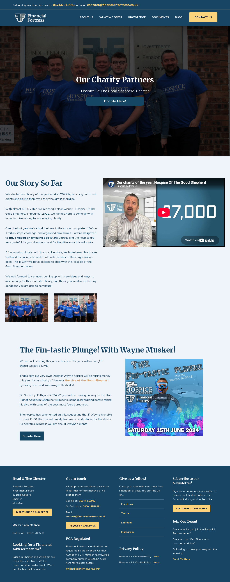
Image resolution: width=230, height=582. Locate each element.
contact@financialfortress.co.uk (112, 5)
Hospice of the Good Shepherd (87, 380)
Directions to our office (32, 512)
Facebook (127, 504)
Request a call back (82, 525)
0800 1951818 (91, 506)
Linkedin (126, 522)
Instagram (127, 532)
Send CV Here (181, 559)
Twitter (125, 513)
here (156, 556)
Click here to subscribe (191, 508)
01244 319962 (64, 5)
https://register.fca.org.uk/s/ (83, 568)
